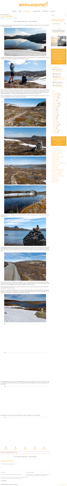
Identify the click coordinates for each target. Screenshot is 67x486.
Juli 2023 (54, 100)
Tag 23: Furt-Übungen (32, 21)
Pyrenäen (60, 171)
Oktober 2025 (55, 93)
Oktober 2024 (55, 97)
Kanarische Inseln (55, 165)
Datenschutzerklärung (62, 484)
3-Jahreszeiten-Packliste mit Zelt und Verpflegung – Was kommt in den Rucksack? (59, 79)
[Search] (65, 15)
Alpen (53, 152)
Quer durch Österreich (56, 173)
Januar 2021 (55, 121)
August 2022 (55, 106)
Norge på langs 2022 (5, 14)
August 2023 (55, 99)
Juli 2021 (54, 116)
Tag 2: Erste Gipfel (56, 75)
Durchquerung (55, 159)
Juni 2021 (54, 118)
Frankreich (54, 163)
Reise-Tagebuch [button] (27, 11)
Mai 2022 (54, 111)
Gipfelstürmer (62, 163)
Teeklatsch (60, 175)
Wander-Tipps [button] (45, 11)
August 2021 (55, 115)
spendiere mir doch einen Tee (58, 32)
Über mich (53, 11)
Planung (54, 171)
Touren (19, 11)
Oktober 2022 (55, 103)
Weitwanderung (55, 180)
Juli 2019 (54, 127)
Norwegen (54, 167)
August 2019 (55, 125)
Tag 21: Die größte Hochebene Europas (21, 21)
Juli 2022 (54, 108)
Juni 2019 (54, 128)
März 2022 (55, 113)
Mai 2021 (54, 119)
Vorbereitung (54, 178)
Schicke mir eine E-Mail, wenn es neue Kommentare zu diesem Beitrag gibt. (15, 477)
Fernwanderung (55, 161)
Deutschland (55, 154)
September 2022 (56, 105)
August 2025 (55, 96)
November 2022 (56, 102)
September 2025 (56, 94)
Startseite (14, 11)
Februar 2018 (55, 131)
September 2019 (56, 124)
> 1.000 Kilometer (56, 148)
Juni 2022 (54, 109)
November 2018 (56, 130)
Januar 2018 (55, 133)
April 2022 (55, 112)
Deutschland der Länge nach (57, 156)
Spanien (54, 175)
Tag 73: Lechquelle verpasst (57, 83)
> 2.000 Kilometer (56, 150)
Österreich (54, 182)
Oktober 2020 (55, 122)
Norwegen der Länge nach (57, 169)
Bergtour (59, 152)
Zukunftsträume (36, 11)
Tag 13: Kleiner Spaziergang (58, 86)
